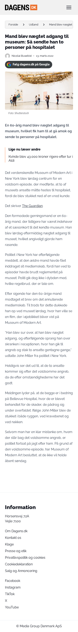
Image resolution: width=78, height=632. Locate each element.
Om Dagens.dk (16, 531)
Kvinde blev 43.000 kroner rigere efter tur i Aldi (41, 159)
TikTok (10, 594)
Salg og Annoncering (21, 571)
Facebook (12, 581)
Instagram (13, 587)
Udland (33, 24)
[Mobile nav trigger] (69, 7)
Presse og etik (15, 551)
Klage (9, 544)
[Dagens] (32, 7)
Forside (13, 24)
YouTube (12, 607)
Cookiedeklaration (19, 564)
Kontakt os (13, 538)
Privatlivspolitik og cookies (25, 558)
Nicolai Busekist (22, 55)
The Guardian (32, 206)
